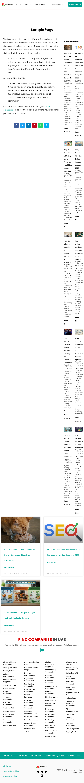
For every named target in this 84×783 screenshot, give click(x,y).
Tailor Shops (71, 698)
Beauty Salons (9, 671)
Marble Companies (49, 692)
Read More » (9, 567)
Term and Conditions (11, 771)
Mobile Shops (50, 700)
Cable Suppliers (9, 685)
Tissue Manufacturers (72, 710)
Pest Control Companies (50, 726)
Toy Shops (70, 714)
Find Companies (55, 4)
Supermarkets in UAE (72, 694)
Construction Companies (8, 715)
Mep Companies (51, 697)
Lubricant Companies (49, 682)
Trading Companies (70, 719)
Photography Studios (71, 663)
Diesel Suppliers (9, 725)
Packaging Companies (49, 721)
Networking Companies (49, 710)
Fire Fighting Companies (29, 685)
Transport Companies (70, 724)
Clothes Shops (9, 711)
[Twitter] (41, 772)
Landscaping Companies (50, 671)
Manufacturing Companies (51, 687)
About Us (28, 4)
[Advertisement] (41, 15)
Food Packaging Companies (30, 690)
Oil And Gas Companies (50, 715)
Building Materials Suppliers (10, 680)
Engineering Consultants (29, 679)
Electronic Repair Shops (31, 669)
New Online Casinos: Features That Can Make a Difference (79, 250)
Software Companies (70, 683)
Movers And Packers (50, 704)
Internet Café (29, 729)
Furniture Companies (28, 701)
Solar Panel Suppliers (70, 688)
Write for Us (36, 755)
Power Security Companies (72, 669)
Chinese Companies (7, 698)
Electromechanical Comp (31, 663)
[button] (56, 4)
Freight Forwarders (28, 696)
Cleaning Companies (7, 703)
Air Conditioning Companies (9, 663)
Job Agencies (29, 732)
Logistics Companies (49, 676)
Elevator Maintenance (29, 674)
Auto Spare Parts (10, 668)
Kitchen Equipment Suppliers (49, 664)
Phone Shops (50, 736)
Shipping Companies (70, 677)
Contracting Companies (8, 721)
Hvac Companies (31, 720)
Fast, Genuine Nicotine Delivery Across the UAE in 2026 (79, 159)
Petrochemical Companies (51, 732)
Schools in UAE (72, 673)
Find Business (40, 4)
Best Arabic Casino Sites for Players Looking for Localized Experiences (69, 350)
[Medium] (41, 775)
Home (18, 4)
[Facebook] (37, 772)
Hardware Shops (31, 717)
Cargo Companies (7, 692)
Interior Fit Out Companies (30, 724)
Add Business (74, 755)
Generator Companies (28, 707)
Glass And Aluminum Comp (31, 712)
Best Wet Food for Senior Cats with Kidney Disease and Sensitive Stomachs (68, 65)
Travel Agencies (72, 729)
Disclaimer (7, 766)
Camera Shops (9, 688)
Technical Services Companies (70, 703)
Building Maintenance (8, 675)
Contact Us (22, 755)
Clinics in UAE (8, 708)
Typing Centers (72, 732)
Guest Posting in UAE (55, 755)
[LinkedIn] (46, 772)
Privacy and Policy (10, 776)
